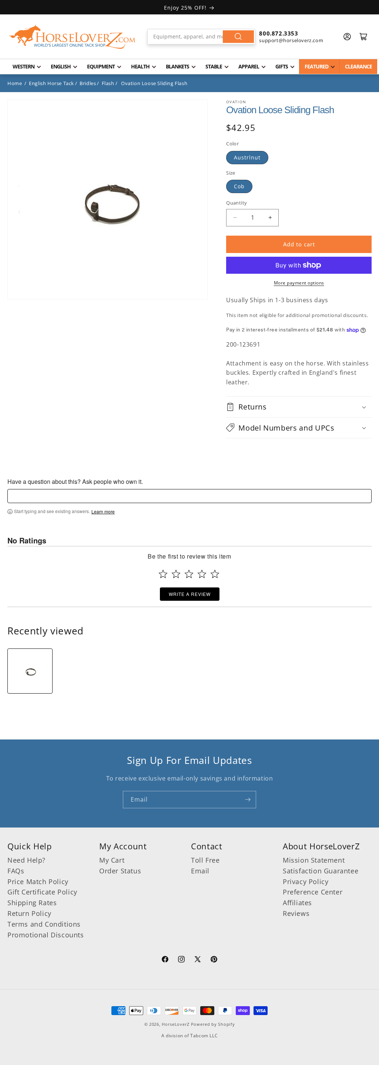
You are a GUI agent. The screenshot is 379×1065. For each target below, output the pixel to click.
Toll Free (205, 860)
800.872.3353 (278, 33)
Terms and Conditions (44, 924)
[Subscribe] (247, 799)
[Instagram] (181, 960)
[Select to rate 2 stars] (176, 574)
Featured (316, 66)
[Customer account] (347, 36)
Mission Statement (314, 860)
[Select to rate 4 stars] (202, 574)
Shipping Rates (32, 902)
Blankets (177, 66)
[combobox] (201, 36)
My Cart (111, 860)
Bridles (88, 83)
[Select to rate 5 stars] (215, 574)
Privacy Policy (305, 881)
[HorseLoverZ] (72, 37)
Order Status (120, 870)
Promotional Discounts (45, 934)
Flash (108, 83)
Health (140, 66)
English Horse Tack (51, 83)
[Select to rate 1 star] (163, 574)
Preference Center (312, 891)
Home (14, 83)
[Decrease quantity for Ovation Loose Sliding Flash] (235, 217)
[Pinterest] (214, 960)
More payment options (299, 283)
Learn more (103, 512)
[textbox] (189, 496)
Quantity (236, 202)
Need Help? (26, 860)
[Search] (238, 36)
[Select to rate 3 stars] (189, 574)
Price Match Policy (37, 881)
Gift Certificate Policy (42, 891)
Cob (239, 186)
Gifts (281, 66)
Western (23, 66)
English (61, 66)
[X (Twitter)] (198, 960)
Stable (213, 66)
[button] (299, 407)
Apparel (248, 66)
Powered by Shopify (213, 1024)
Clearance (358, 66)
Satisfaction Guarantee (320, 870)
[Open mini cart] (363, 36)
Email (200, 870)
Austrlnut (247, 157)
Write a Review (190, 594)
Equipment (101, 66)
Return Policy (29, 913)
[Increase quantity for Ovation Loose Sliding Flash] (270, 217)
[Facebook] (165, 960)
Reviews (296, 913)
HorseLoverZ (176, 1024)
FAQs (15, 870)
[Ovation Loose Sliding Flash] (29, 671)
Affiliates (297, 902)
